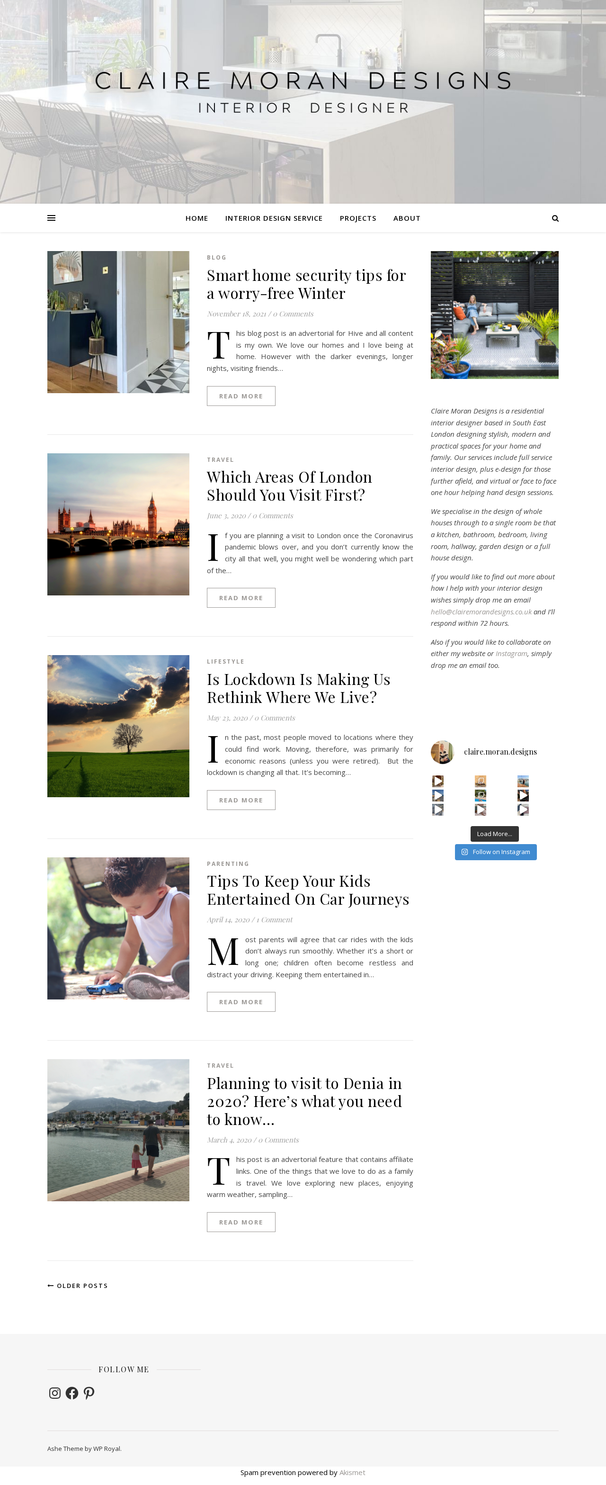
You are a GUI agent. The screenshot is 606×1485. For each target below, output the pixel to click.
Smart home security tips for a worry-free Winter (306, 283)
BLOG (217, 257)
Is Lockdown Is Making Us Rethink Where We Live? (299, 687)
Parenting (228, 864)
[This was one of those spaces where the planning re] (438, 810)
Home (197, 218)
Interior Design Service (274, 218)
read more (241, 396)
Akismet (352, 1472)
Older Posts (81, 1285)
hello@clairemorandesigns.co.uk (481, 611)
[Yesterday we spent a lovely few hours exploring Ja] (481, 781)
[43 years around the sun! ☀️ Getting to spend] (481, 795)
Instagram (511, 653)
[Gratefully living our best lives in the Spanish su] (523, 781)
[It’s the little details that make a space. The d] (438, 781)
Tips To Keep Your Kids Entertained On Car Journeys (308, 889)
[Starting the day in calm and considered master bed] (481, 810)
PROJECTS (358, 218)
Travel (220, 460)
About (407, 218)
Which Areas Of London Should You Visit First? (290, 485)
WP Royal (106, 1448)
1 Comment (274, 919)
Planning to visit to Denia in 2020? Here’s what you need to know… (304, 1100)
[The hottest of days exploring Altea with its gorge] (438, 795)
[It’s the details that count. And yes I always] (523, 810)
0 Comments (293, 313)
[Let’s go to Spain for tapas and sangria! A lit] (523, 795)
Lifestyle (226, 661)
